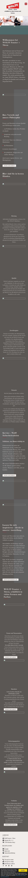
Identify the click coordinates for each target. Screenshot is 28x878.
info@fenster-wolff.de (9, 863)
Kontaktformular (10, 579)
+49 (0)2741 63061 (9, 859)
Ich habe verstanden (23, 870)
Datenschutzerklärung (9, 853)
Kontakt (6, 849)
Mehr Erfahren (9, 165)
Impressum (7, 851)
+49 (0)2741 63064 (9, 861)
